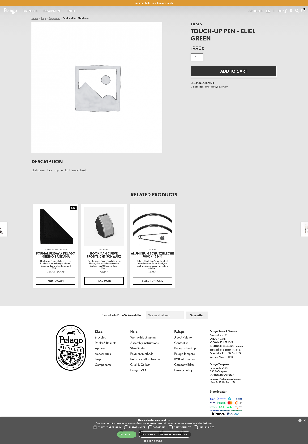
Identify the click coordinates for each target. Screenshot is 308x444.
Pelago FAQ (138, 370)
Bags (98, 359)
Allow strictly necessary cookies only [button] (164, 434)
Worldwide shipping (143, 337)
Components (209, 86)
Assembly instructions (144, 343)
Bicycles (100, 337)
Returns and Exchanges (145, 359)
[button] (154, 441)
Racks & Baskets (105, 343)
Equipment (54, 18)
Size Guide (137, 348)
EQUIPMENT (52, 11)
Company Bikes (184, 364)
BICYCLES (30, 11)
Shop (43, 18)
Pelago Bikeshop (185, 348)
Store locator (218, 391)
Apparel (100, 348)
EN (268, 11)
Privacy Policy (183, 370)
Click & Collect (140, 364)
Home (34, 18)
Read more (104, 280)
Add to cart (233, 71)
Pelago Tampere (184, 354)
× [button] (304, 420)
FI (274, 11)
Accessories (103, 354)
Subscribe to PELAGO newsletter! (122, 315)
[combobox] (300, 420)
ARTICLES (255, 11)
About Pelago (183, 337)
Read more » (207, 423)
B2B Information (185, 359)
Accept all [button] (127, 434)
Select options (152, 280)
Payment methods (141, 354)
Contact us (181, 343)
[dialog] (154, 430)
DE (280, 11)
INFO (71, 11)
